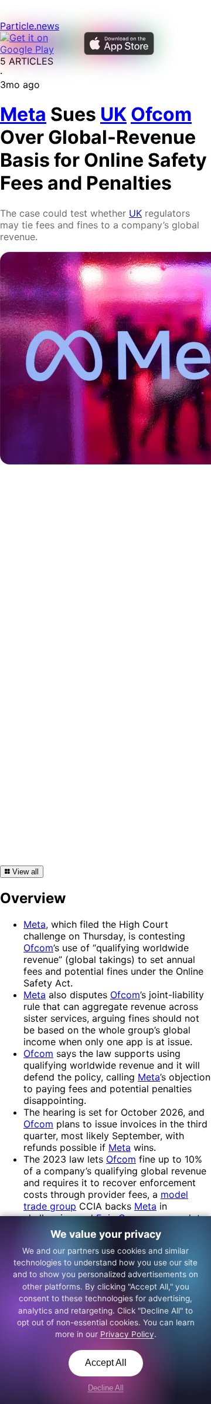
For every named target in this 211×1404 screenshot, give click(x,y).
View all (24, 871)
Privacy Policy (127, 1334)
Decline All (106, 1387)
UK (135, 213)
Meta (34, 924)
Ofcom (38, 948)
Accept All (106, 1363)
